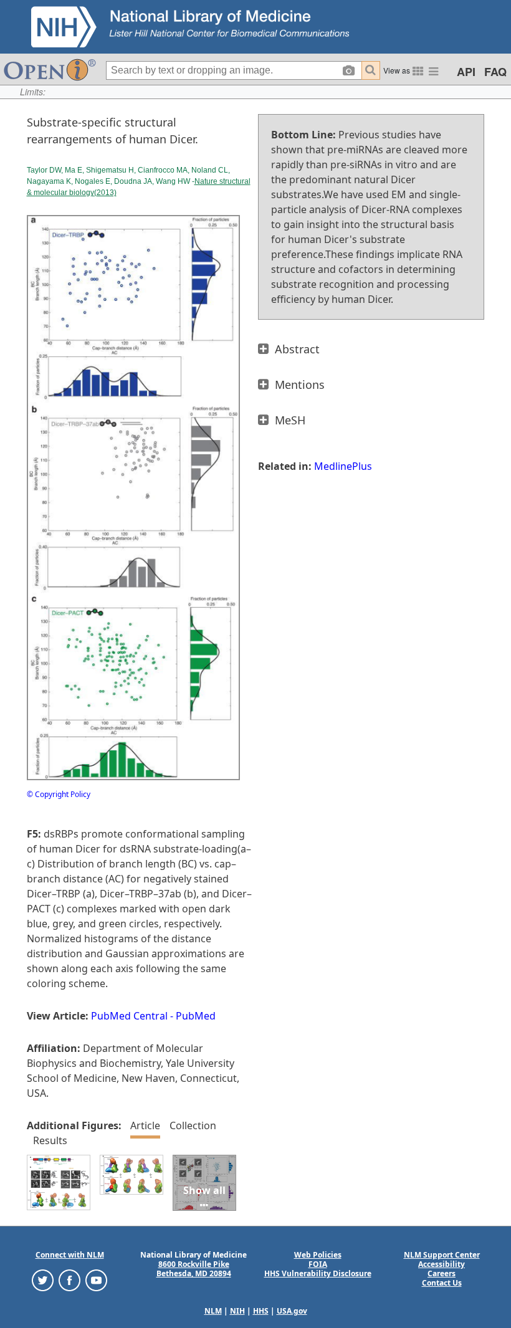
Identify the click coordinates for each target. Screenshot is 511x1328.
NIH (237, 1311)
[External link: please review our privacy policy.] (43, 1279)
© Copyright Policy (58, 794)
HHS (261, 1311)
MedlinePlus (343, 466)
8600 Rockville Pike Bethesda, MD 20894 (193, 1269)
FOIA (317, 1264)
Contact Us (442, 1283)
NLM (213, 1311)
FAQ (495, 72)
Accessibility (441, 1264)
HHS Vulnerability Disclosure (317, 1273)
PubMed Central (129, 1016)
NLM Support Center (442, 1254)
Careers (441, 1273)
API (466, 72)
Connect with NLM (70, 1254)
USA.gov (292, 1311)
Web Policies (317, 1254)
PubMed (196, 1016)
